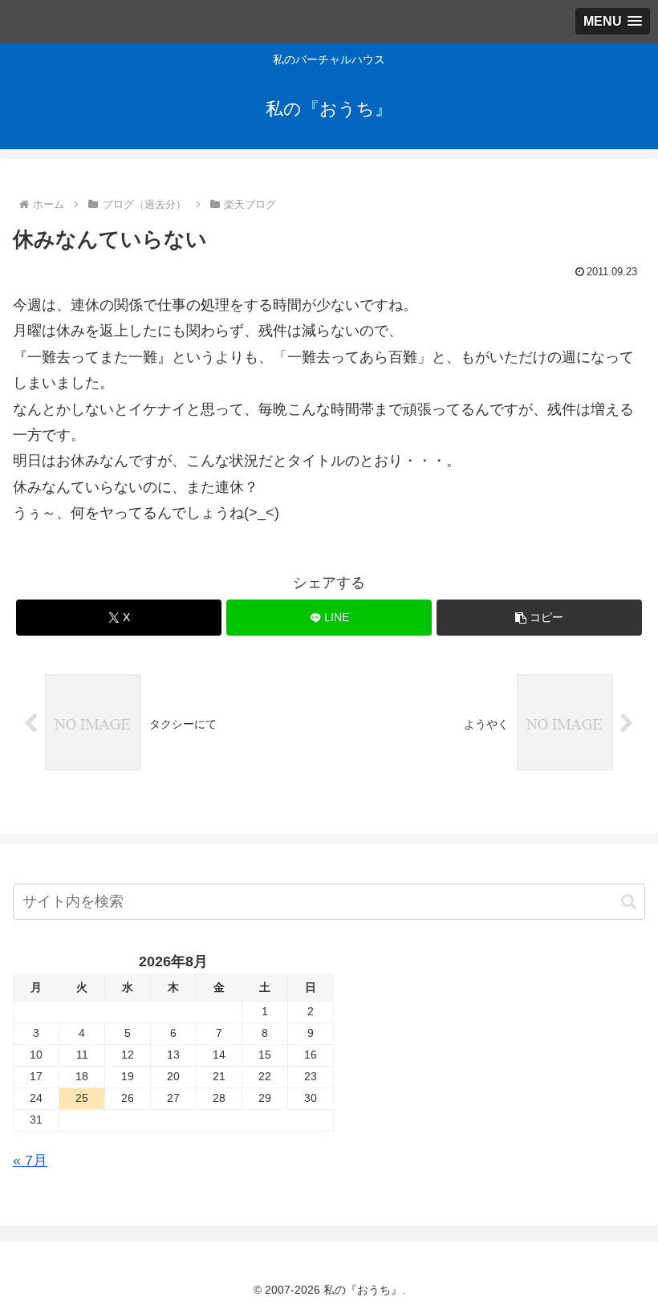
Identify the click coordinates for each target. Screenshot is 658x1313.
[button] (539, 618)
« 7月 (30, 1160)
